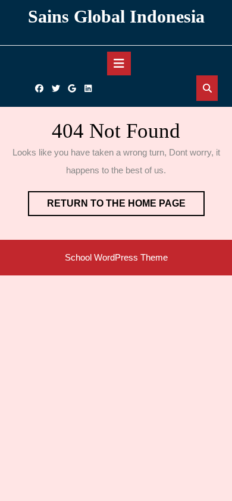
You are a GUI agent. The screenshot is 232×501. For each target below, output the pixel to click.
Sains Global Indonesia (116, 16)
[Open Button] (119, 63)
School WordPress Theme (116, 257)
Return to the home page (126, 207)
